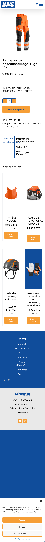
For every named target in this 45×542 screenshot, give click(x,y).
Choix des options (33, 320)
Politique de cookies (22, 539)
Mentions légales (22, 404)
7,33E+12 (28, 152)
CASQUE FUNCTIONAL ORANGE (35, 220)
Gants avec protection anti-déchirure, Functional (33, 299)
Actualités (22, 369)
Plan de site (22, 412)
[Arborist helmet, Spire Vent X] (11, 269)
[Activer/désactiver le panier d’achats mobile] (37, 4)
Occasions (22, 357)
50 (25, 147)
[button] (41, 501)
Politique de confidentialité (22, 408)
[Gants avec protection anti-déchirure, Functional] (33, 269)
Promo (22, 353)
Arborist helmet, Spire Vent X (11, 298)
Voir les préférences (22, 534)
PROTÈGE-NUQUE (11, 219)
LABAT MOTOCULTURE (22, 400)
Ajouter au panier (16, 109)
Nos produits (22, 348)
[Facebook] (5, 380)
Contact (22, 374)
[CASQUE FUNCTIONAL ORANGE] (33, 193)
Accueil (22, 344)
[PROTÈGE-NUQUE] (11, 193)
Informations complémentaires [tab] (7, 140)
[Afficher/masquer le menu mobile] (41, 4)
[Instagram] (9, 380)
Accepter (22, 520)
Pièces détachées (22, 364)
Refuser (22, 527)
